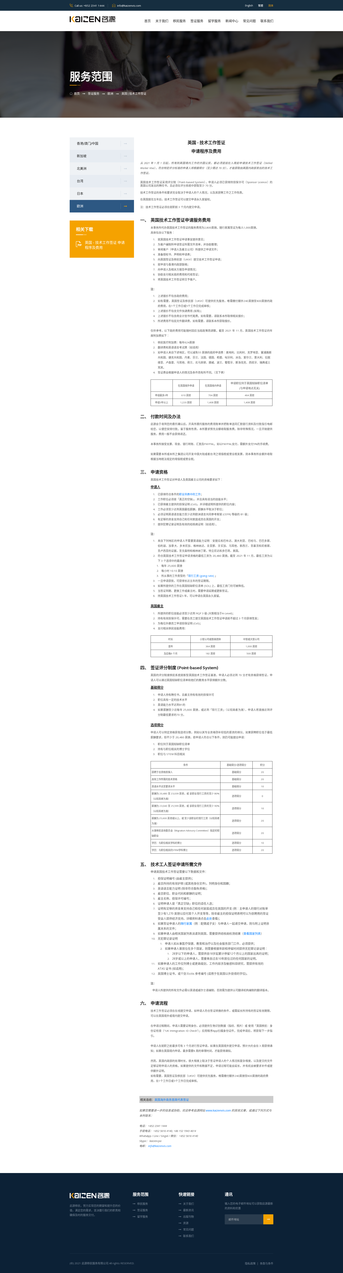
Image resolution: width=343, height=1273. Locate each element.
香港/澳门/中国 (87, 144)
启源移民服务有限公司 (95, 1263)
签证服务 (196, 21)
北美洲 (81, 169)
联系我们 (266, 21)
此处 (209, 919)
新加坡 (81, 156)
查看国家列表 (252, 934)
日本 (80, 194)
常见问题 (249, 21)
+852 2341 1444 (94, 5)
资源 (185, 1223)
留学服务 (214, 21)
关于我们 (161, 21)
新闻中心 (231, 21)
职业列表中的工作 (190, 494)
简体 (270, 5)
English (249, 5)
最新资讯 (188, 1210)
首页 (147, 21)
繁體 (260, 5)
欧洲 (80, 206)
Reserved (127, 1263)
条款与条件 (266, 1263)
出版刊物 (188, 1216)
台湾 (80, 181)
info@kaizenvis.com (129, 5)
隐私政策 (250, 1263)
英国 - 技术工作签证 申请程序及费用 (105, 245)
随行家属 (186, 924)
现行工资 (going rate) (201, 575)
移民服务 (179, 21)
